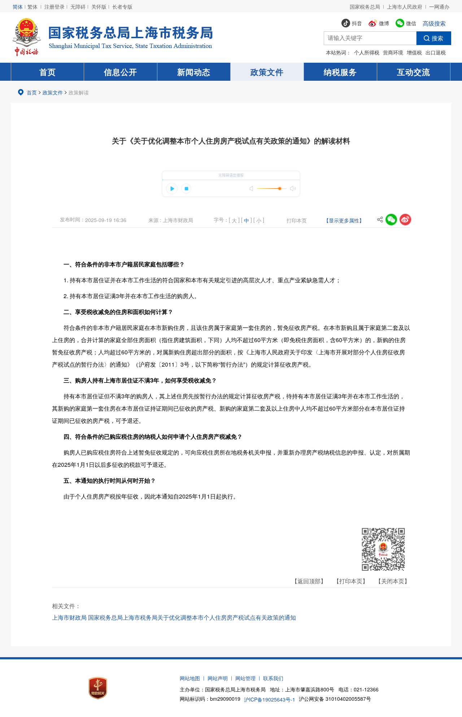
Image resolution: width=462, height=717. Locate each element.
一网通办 (439, 6)
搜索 (437, 38)
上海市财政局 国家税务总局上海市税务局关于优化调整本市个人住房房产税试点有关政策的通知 (174, 617)
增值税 (414, 52)
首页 (47, 72)
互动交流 (413, 72)
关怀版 (98, 6)
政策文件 (267, 72)
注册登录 (54, 6)
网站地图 (190, 678)
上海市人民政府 (404, 6)
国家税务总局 (365, 6)
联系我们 (273, 678)
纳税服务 (340, 72)
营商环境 (393, 52)
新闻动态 (193, 72)
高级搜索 (434, 23)
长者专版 (122, 6)
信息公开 (120, 72)
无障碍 (78, 6)
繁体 (32, 6)
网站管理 (245, 678)
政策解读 (79, 92)
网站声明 (218, 678)
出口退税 (436, 52)
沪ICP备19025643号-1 (269, 699)
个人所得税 (366, 52)
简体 (18, 6)
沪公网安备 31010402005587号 (335, 698)
